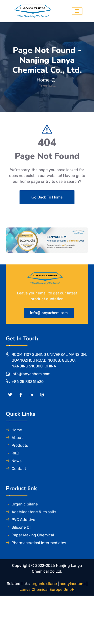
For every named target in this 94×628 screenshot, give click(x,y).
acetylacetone (73, 583)
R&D (15, 453)
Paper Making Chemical (33, 535)
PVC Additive (23, 519)
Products (20, 445)
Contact (19, 468)
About (17, 437)
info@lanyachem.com (49, 312)
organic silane (44, 583)
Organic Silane (25, 504)
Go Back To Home (47, 197)
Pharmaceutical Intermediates (39, 542)
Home (43, 80)
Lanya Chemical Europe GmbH (47, 589)
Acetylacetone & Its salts (34, 512)
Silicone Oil (21, 527)
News (16, 461)
